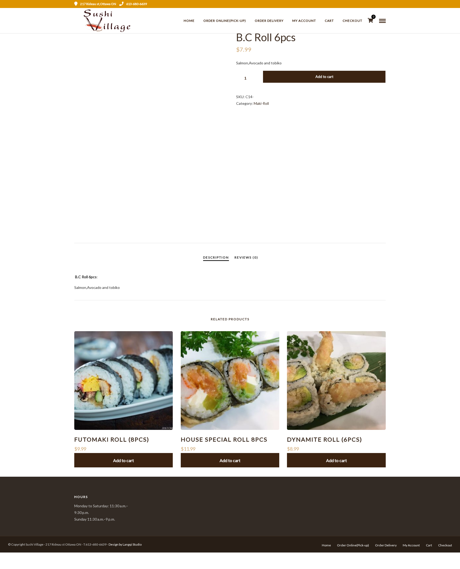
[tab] (216, 257)
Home (189, 21)
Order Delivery (269, 21)
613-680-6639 (136, 4)
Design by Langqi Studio (125, 544)
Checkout (352, 21)
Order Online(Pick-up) (224, 21)
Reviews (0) (246, 257)
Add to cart (324, 76)
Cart (329, 21)
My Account (304, 21)
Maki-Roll (261, 103)
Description (216, 257)
